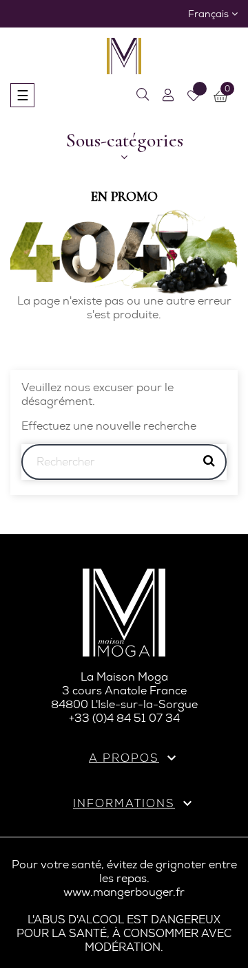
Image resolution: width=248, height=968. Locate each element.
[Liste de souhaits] (193, 95)
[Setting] (168, 95)
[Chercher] (142, 95)
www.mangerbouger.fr (124, 892)
